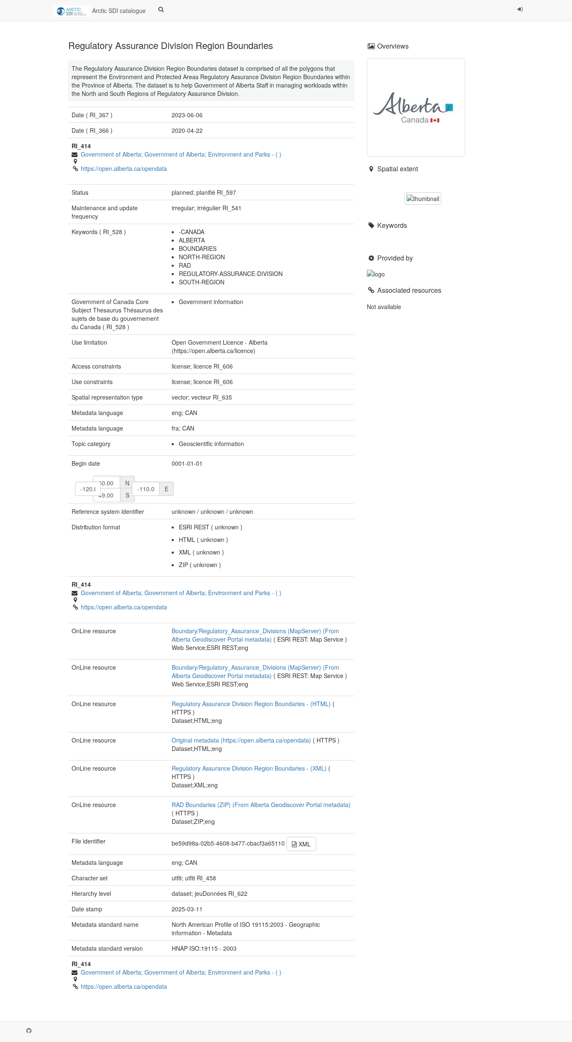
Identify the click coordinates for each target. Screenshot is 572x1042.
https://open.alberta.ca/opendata (124, 168)
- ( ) (181, 154)
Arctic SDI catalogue (118, 10)
